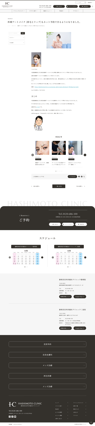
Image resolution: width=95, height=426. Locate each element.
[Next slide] (85, 155)
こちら (38, 107)
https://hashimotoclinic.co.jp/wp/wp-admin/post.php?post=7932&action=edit (57, 87)
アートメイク (38, 159)
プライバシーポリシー (17, 424)
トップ (9, 25)
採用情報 (10, 424)
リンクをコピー (72, 176)
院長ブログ (14, 25)
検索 (23, 33)
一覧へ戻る (59, 186)
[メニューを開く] (92, 6)
